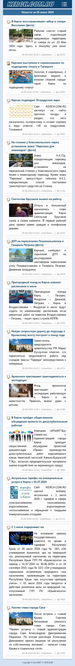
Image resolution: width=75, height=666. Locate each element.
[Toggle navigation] (64, 4)
